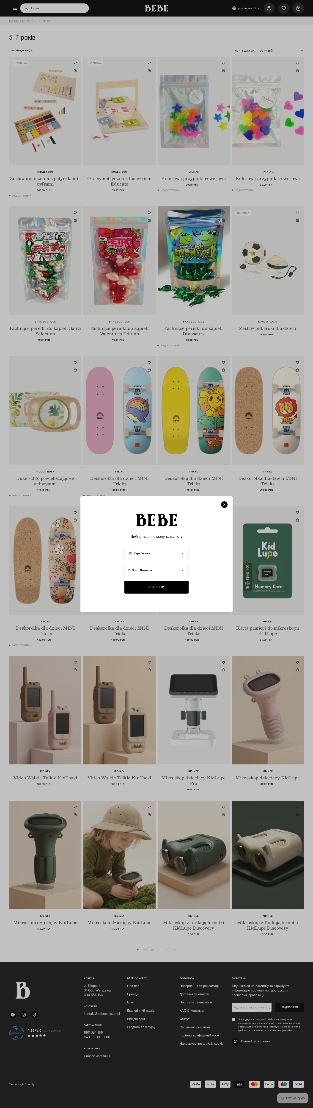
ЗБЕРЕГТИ (156, 587)
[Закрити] (224, 504)
